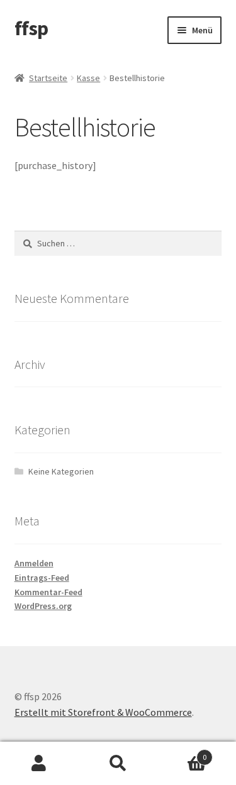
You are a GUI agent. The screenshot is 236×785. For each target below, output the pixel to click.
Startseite (48, 78)
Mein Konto (39, 763)
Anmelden (33, 563)
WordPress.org (43, 606)
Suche (118, 763)
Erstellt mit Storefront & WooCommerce (103, 712)
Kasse (88, 78)
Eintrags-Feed (41, 577)
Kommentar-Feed (48, 592)
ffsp (31, 28)
